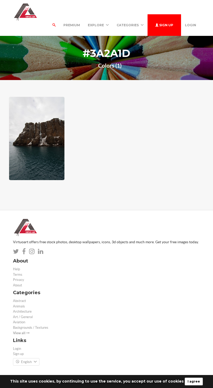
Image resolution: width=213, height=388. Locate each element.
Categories (128, 25)
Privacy (18, 280)
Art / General (23, 317)
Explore (96, 25)
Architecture (22, 311)
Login (190, 25)
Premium (71, 25)
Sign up (165, 25)
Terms (17, 275)
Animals (19, 306)
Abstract (19, 301)
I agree (194, 381)
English (26, 362)
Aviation (19, 322)
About (17, 285)
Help (16, 269)
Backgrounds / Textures (30, 328)
